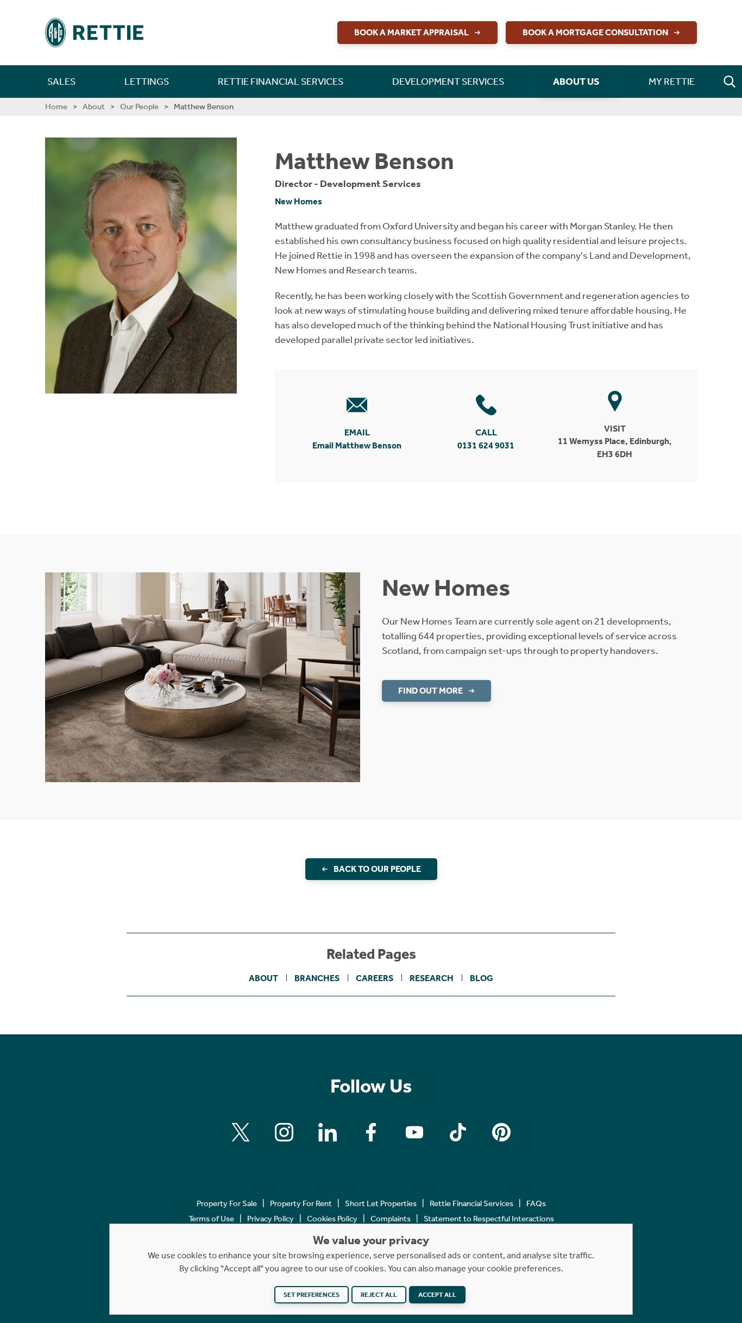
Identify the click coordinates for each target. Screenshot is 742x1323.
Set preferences (311, 1295)
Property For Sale (227, 1203)
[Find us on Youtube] (414, 1132)
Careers (374, 978)
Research (432, 978)
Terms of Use (211, 1219)
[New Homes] (202, 676)
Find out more (430, 690)
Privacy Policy (270, 1219)
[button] (729, 81)
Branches (316, 978)
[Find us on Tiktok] (458, 1132)
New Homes (298, 201)
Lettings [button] (146, 82)
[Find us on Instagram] (284, 1132)
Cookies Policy (332, 1219)
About (94, 106)
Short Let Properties (381, 1203)
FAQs (536, 1203)
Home (56, 106)
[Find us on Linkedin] (327, 1132)
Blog (481, 978)
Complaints (390, 1219)
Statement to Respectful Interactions (489, 1219)
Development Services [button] (448, 82)
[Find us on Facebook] (371, 1132)
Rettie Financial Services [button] (280, 82)
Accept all (437, 1295)
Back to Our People (377, 869)
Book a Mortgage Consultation (595, 32)
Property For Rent (301, 1203)
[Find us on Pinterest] (501, 1132)
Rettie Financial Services (471, 1203)
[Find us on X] (240, 1132)
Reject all (379, 1295)
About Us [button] (576, 82)
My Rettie (672, 82)
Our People (139, 106)
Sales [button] (61, 82)
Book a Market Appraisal (411, 32)
